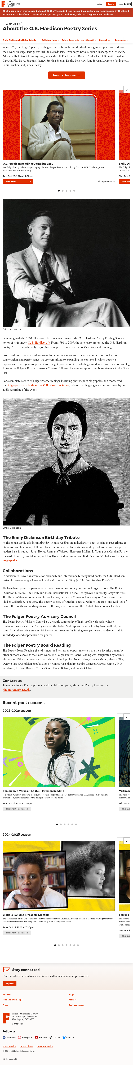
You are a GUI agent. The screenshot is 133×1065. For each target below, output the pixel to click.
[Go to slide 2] (62, 190)
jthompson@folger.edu (16, 690)
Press (5, 1005)
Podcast (72, 999)
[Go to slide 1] (59, 190)
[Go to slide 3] (66, 190)
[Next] (126, 89)
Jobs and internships (13, 999)
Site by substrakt (10, 1059)
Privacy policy (9, 1046)
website (108, 14)
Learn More (10, 181)
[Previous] (120, 89)
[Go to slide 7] (78, 945)
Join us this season (66, 75)
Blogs (71, 994)
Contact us (17, 1023)
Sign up (10, 983)
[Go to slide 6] (76, 824)
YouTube (43, 1037)
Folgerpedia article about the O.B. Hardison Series (38, 385)
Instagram (27, 1037)
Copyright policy (45, 1046)
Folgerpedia (10, 560)
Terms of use (26, 1046)
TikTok (57, 1037)
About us (7, 994)
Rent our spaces (76, 1005)
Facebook (11, 1037)
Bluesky (70, 1037)
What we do (13, 23)
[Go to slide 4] (70, 190)
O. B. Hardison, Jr (39, 343)
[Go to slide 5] (74, 190)
